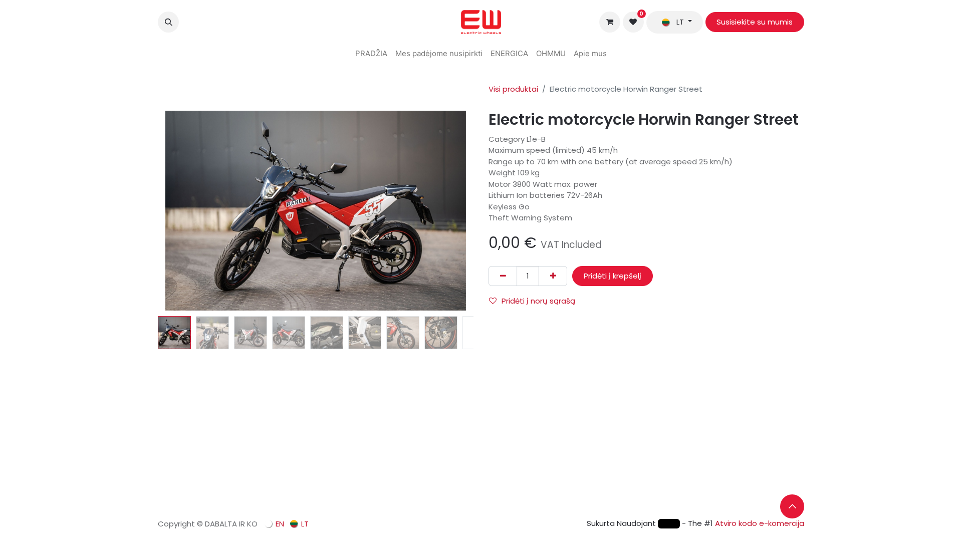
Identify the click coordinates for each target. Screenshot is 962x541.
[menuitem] (371, 54)
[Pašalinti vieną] (503, 276)
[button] (168, 22)
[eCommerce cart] (609, 22)
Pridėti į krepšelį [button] (612, 275)
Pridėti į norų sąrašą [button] (538, 301)
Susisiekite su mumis (754, 22)
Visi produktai (513, 89)
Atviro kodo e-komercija (759, 523)
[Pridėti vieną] (553, 276)
